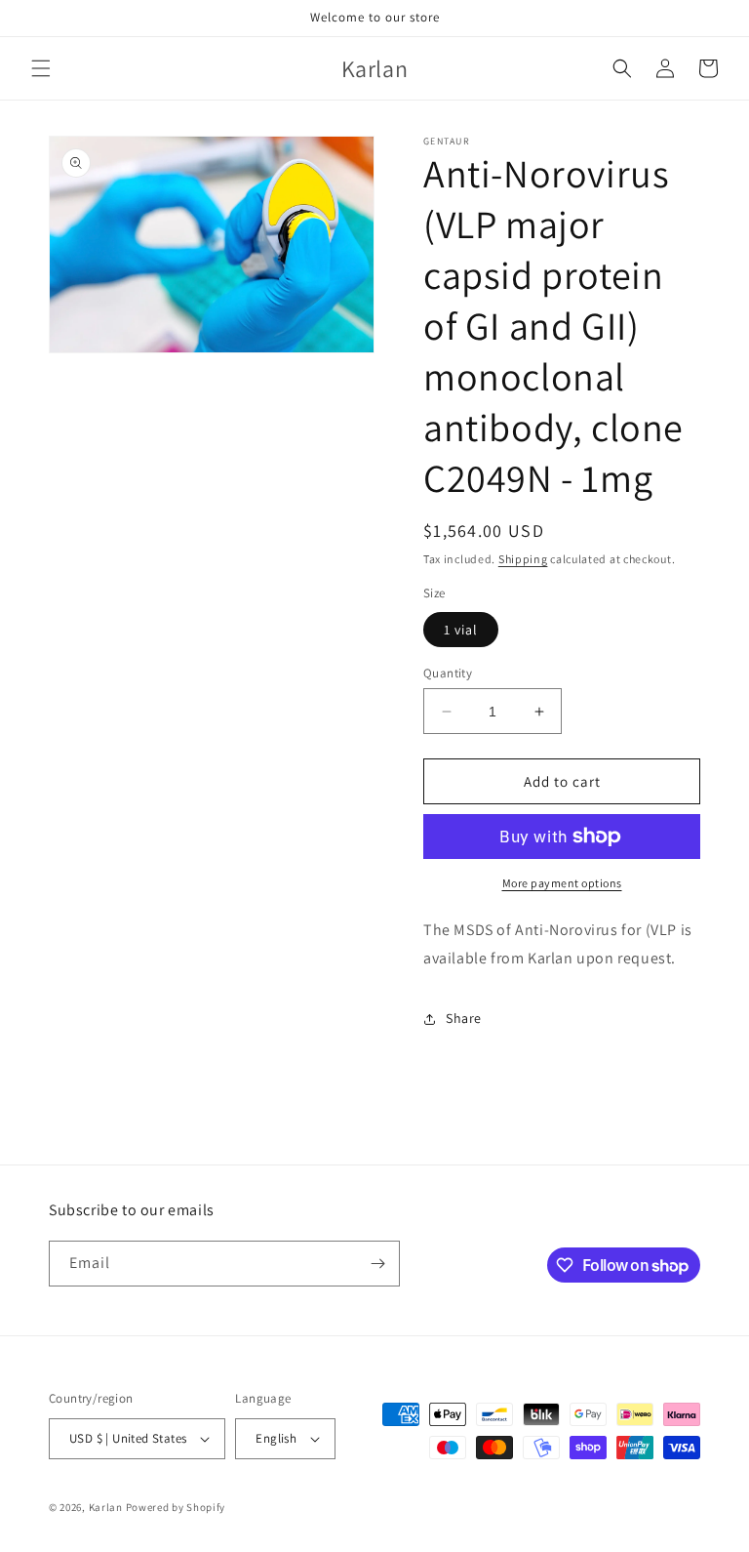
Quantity (447, 673)
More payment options (562, 883)
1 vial (461, 629)
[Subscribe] (377, 1264)
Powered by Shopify (176, 1507)
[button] (41, 68)
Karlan (106, 1507)
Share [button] (464, 1018)
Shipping (523, 558)
